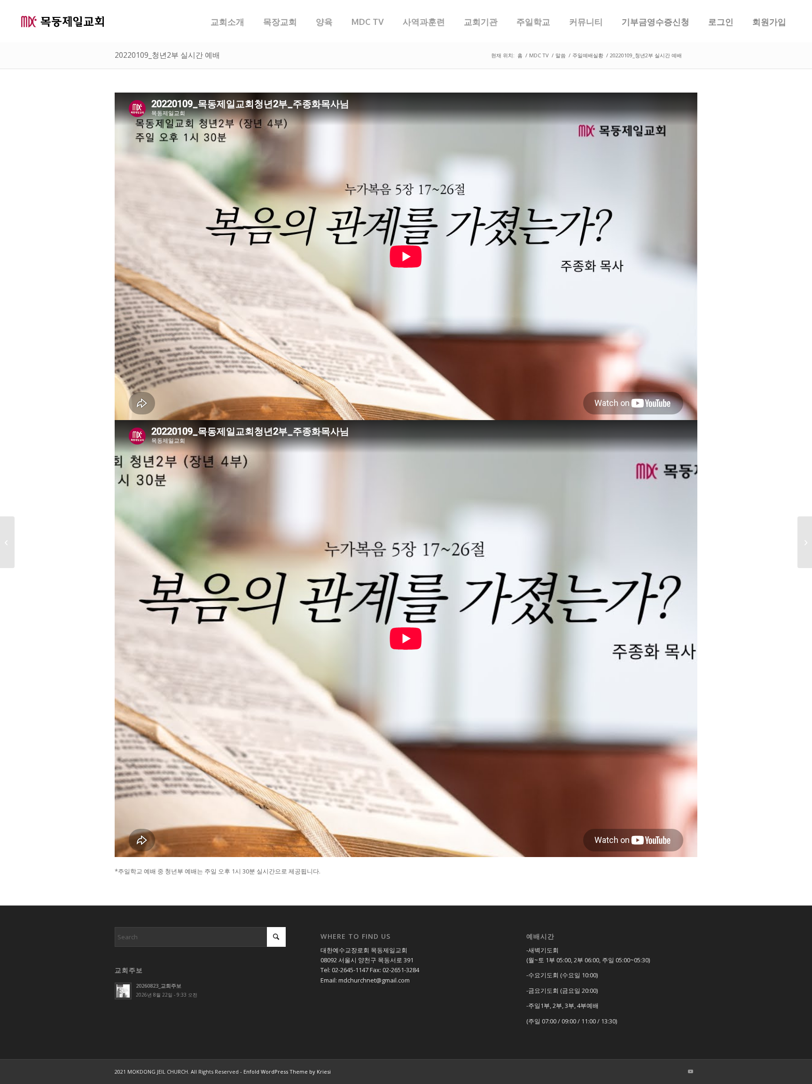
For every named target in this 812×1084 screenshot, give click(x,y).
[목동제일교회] (62, 21)
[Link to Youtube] (690, 1071)
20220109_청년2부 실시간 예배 (167, 55)
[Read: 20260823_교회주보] (123, 991)
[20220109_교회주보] (804, 542)
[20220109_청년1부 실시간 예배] (7, 542)
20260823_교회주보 (158, 985)
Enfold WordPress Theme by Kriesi (287, 1071)
